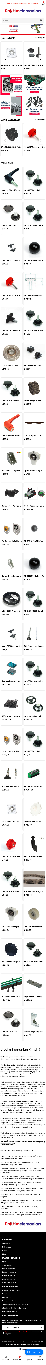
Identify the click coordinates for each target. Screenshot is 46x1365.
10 (31, 30)
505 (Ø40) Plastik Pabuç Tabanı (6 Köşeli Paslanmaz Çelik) (34, 646)
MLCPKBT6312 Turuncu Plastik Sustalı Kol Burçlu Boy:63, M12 (12, 436)
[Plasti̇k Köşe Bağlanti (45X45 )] (11, 458)
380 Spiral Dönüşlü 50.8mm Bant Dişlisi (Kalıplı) (12, 962)
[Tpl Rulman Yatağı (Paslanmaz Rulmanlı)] (34, 458)
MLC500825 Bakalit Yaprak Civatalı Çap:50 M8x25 (12, 891)
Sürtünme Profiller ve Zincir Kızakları (15, 1304)
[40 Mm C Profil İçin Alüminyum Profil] (11, 984)
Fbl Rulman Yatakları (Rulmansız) (12, 751)
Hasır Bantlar (7, 1294)
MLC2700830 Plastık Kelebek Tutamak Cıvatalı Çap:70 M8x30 (12, 646)
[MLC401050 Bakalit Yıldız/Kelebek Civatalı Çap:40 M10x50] (34, 738)
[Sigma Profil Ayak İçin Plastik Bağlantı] (34, 984)
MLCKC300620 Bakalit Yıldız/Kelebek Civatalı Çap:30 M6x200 (34, 611)
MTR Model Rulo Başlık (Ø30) (12, 365)
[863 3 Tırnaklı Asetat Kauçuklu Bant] (11, 703)
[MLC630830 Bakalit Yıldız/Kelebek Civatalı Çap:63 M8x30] (34, 668)
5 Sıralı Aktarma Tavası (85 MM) (12, 681)
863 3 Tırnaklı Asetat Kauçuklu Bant (12, 716)
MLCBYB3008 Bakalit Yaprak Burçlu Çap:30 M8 (34, 295)
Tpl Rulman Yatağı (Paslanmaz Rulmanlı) (34, 471)
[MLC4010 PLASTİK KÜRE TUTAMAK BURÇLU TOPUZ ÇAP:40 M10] (34, 528)
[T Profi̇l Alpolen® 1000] (34, 423)
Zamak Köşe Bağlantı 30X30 (12, 576)
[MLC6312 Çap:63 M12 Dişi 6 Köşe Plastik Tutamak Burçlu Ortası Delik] (34, 353)
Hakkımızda (6, 1247)
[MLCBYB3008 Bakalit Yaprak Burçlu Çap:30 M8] (34, 283)
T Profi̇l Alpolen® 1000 (33, 436)
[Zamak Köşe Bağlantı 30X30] (11, 563)
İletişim (4, 1251)
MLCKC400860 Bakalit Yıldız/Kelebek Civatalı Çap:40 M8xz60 (34, 330)
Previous (4, 28)
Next (41, 28)
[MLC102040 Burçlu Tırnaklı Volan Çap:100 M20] (11, 212)
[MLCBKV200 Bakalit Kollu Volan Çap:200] (34, 703)
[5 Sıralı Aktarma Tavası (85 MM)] (11, 668)
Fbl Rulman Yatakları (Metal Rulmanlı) (12, 541)
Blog (4, 1254)
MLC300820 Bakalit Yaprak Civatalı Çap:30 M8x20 (12, 400)
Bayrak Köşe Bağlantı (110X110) (34, 1032)
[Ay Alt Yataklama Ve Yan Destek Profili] (34, 493)
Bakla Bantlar (7, 1297)
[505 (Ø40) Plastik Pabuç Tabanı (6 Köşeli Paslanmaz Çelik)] (34, 633)
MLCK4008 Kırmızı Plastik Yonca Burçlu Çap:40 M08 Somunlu (12, 856)
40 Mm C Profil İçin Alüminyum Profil (12, 997)
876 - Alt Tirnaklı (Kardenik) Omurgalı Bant (34, 891)
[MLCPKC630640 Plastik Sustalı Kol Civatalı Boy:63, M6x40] (11, 177)
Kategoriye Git (40, 38)
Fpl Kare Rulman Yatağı (11, 65)
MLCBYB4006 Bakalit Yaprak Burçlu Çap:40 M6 (34, 962)
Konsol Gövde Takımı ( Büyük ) (34, 856)
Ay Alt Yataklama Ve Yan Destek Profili (34, 506)
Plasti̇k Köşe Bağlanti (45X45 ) (12, 471)
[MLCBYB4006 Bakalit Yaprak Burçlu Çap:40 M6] (34, 949)
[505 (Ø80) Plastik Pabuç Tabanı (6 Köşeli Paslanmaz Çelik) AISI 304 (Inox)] (11, 773)
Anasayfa (6, 1243)
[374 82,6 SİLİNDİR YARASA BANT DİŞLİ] (12, 134)
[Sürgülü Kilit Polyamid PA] (11, 493)
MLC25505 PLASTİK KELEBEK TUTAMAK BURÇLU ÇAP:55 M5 (12, 260)
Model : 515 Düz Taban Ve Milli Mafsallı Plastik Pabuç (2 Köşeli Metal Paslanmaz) (34, 65)
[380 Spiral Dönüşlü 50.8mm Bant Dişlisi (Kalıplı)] (11, 949)
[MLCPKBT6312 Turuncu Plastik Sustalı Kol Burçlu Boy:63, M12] (11, 423)
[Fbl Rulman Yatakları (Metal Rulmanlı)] (11, 528)
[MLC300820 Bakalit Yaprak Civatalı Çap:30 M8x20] (11, 388)
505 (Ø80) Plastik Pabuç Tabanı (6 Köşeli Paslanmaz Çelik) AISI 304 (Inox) (12, 786)
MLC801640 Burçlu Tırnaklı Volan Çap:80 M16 (12, 1032)
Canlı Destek (7, 1265)
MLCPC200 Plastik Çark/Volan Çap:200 (12, 611)
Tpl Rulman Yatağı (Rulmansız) (12, 926)
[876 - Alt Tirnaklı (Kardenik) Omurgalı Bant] (34, 879)
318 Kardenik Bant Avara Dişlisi (34, 821)
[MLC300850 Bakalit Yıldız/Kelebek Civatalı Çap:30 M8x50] (34, 212)
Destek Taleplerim (8, 1269)
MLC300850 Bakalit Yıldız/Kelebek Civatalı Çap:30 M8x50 (34, 225)
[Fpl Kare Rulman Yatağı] (12, 52)
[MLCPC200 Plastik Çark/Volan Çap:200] (11, 598)
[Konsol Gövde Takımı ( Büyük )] (34, 844)
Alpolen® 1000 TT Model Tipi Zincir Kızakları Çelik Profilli (34, 786)
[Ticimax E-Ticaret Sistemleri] (23, 1349)
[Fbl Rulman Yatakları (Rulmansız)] (11, 738)
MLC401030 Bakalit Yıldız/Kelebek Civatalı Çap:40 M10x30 (34, 190)
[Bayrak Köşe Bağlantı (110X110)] (34, 1019)
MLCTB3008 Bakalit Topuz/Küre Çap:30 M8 (34, 260)
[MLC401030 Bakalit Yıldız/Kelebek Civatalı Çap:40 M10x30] (34, 177)
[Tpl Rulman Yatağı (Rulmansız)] (11, 914)
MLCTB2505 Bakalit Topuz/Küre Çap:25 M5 (34, 576)
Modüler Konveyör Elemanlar (12, 1290)
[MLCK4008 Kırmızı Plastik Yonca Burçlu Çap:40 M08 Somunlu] (11, 844)
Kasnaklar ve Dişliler (9, 1312)
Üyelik (4, 1262)
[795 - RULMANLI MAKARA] (34, 914)
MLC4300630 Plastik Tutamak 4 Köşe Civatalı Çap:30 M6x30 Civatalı (12, 330)
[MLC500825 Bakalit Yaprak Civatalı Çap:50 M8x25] (11, 879)
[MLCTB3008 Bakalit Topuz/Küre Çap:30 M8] (34, 248)
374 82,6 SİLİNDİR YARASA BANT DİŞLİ (11, 147)
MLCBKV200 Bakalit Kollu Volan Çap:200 (34, 716)
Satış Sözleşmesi (8, 1276)
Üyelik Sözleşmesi (8, 1279)
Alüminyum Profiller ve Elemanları (14, 1308)
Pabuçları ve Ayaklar (9, 1301)
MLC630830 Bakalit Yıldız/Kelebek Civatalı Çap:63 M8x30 (34, 681)
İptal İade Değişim (9, 1272)
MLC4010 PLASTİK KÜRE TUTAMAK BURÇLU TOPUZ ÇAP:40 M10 (34, 541)
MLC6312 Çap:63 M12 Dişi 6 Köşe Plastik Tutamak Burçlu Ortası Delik (34, 365)
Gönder (39, 1327)
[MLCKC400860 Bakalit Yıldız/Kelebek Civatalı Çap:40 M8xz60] (34, 318)
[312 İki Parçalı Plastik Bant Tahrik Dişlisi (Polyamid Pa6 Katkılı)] (34, 388)
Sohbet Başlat (36, 1352)
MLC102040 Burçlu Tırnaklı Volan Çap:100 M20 (12, 225)
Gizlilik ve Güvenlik (9, 1283)
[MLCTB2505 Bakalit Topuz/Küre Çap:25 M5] (34, 563)
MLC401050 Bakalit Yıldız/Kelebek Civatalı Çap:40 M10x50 (34, 751)
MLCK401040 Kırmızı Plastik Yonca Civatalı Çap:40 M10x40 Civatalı (34, 147)
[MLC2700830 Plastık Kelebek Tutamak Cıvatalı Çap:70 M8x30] (11, 633)
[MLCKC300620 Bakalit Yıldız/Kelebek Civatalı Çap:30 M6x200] (34, 598)
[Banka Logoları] (23, 1342)
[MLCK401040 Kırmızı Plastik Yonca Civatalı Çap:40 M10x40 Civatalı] (34, 134)
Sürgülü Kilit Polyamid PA (12, 506)
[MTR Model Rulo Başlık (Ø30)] (11, 353)
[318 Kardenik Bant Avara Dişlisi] (34, 809)
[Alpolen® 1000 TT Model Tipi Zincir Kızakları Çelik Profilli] (34, 773)
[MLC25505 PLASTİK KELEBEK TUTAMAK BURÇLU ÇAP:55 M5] (11, 248)
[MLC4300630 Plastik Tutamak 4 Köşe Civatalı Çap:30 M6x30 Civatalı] (11, 318)
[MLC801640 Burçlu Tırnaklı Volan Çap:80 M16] (11, 1019)
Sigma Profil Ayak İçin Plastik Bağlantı (34, 997)
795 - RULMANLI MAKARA (34, 926)
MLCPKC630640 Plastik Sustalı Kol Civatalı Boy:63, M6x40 (12, 190)
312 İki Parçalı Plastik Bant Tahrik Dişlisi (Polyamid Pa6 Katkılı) (34, 400)
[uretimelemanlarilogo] (23, 1224)
